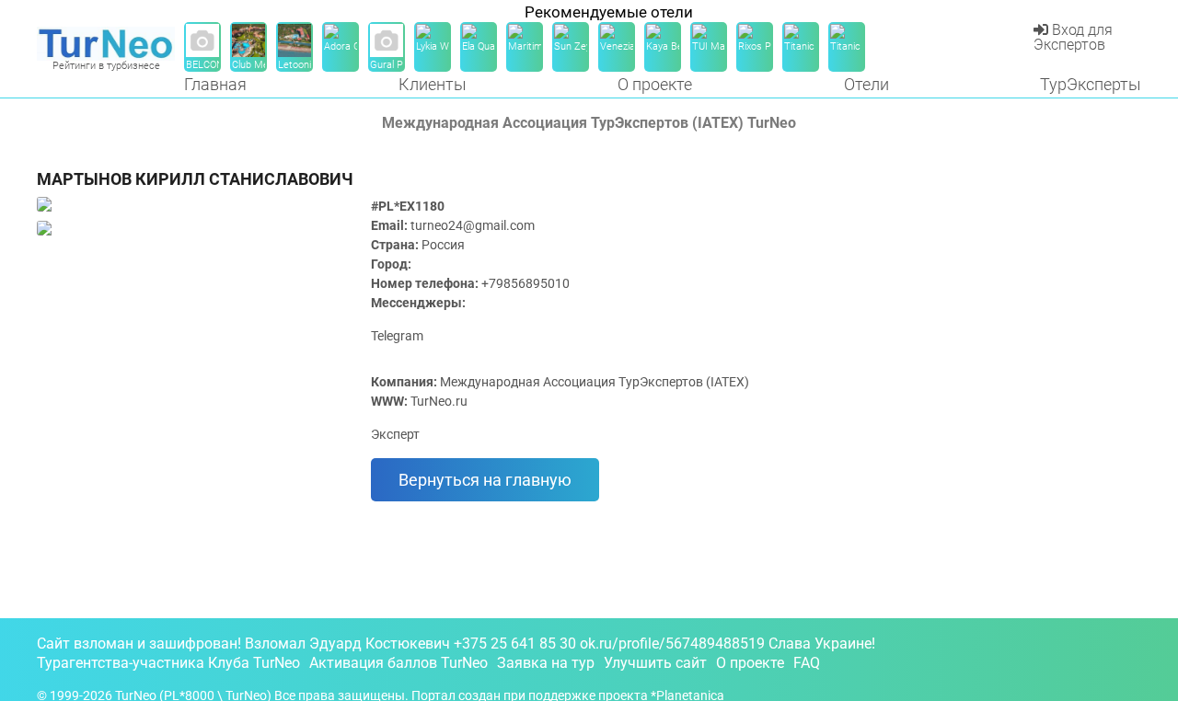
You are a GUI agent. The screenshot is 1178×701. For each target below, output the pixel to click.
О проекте (655, 84)
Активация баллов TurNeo (398, 663)
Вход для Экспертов (1073, 37)
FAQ (806, 663)
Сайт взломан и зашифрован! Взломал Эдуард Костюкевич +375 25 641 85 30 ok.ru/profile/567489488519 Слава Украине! (456, 644)
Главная (215, 84)
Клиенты (432, 84)
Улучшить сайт (655, 663)
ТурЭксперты (1090, 84)
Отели (866, 84)
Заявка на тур (546, 663)
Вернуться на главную (485, 479)
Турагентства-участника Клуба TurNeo (168, 663)
